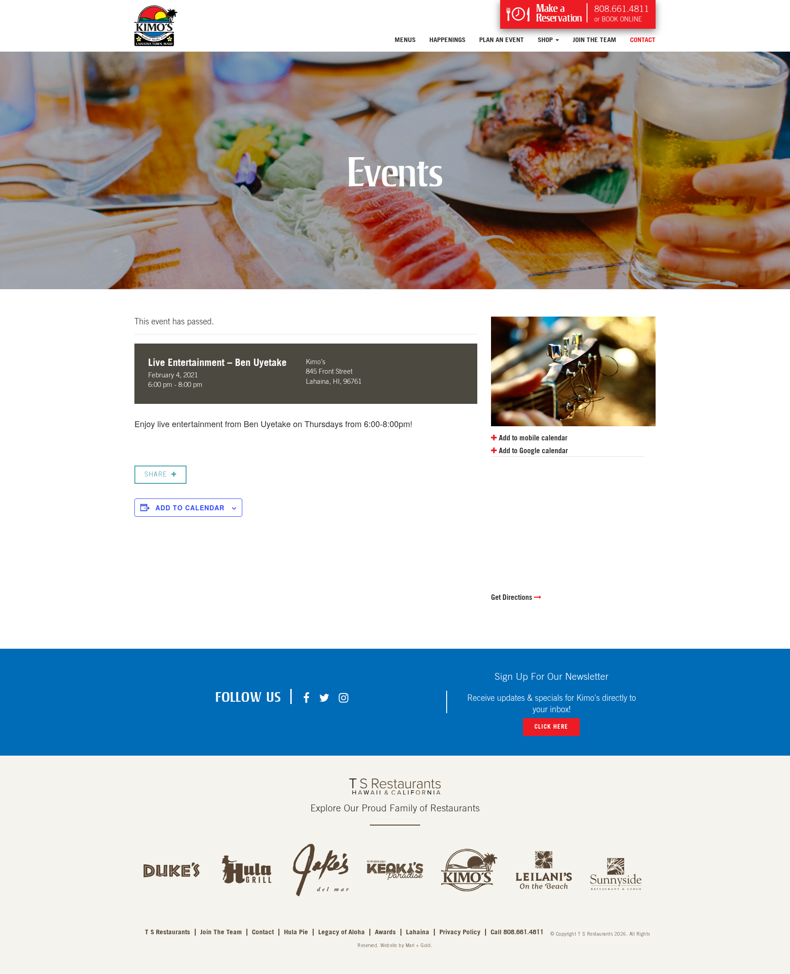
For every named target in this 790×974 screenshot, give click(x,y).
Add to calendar (189, 507)
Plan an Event (501, 40)
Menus (405, 40)
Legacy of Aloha (341, 932)
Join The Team (594, 40)
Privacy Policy (459, 932)
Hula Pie (296, 932)
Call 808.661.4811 (517, 932)
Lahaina (417, 932)
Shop (546, 40)
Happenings (447, 40)
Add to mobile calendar (532, 438)
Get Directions (512, 597)
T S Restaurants (167, 932)
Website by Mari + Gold (405, 945)
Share (155, 474)
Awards (385, 932)
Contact (643, 40)
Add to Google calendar (532, 451)
